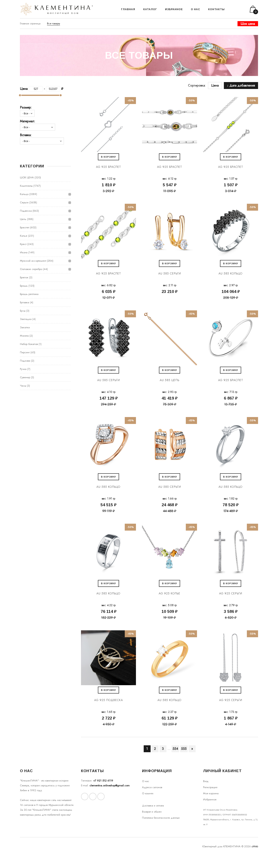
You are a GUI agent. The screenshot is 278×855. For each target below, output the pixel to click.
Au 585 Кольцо (231, 273)
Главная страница (30, 23)
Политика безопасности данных (160, 818)
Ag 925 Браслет (108, 167)
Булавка (24, 302)
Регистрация (210, 787)
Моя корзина (211, 793)
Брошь (24, 286)
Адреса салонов (152, 787)
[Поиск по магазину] (233, 9)
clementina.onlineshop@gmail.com (110, 785)
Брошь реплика (29, 294)
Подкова (25, 361)
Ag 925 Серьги (230, 593)
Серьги (24, 202)
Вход (206, 781)
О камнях (147, 793)
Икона (23, 252)
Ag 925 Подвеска (108, 700)
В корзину (108, 157)
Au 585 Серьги (169, 273)
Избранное (210, 799)
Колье (23, 236)
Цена (215, 85)
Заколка (25, 327)
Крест (23, 244)
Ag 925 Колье (169, 593)
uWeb (255, 846)
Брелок (24, 277)
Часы (23, 386)
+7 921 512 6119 (103, 780)
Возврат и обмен (152, 812)
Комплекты (26, 186)
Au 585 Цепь (169, 380)
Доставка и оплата (153, 805)
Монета (24, 336)
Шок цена (248, 23)
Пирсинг (25, 352)
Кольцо (24, 194)
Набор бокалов (29, 344)
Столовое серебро (31, 269)
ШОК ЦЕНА (27, 177)
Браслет (24, 227)
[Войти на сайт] (238, 9)
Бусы (22, 311)
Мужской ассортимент (33, 261)
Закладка (26, 319)
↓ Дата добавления (241, 85)
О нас (145, 781)
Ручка (23, 369)
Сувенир (25, 377)
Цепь (23, 219)
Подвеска (26, 211)
